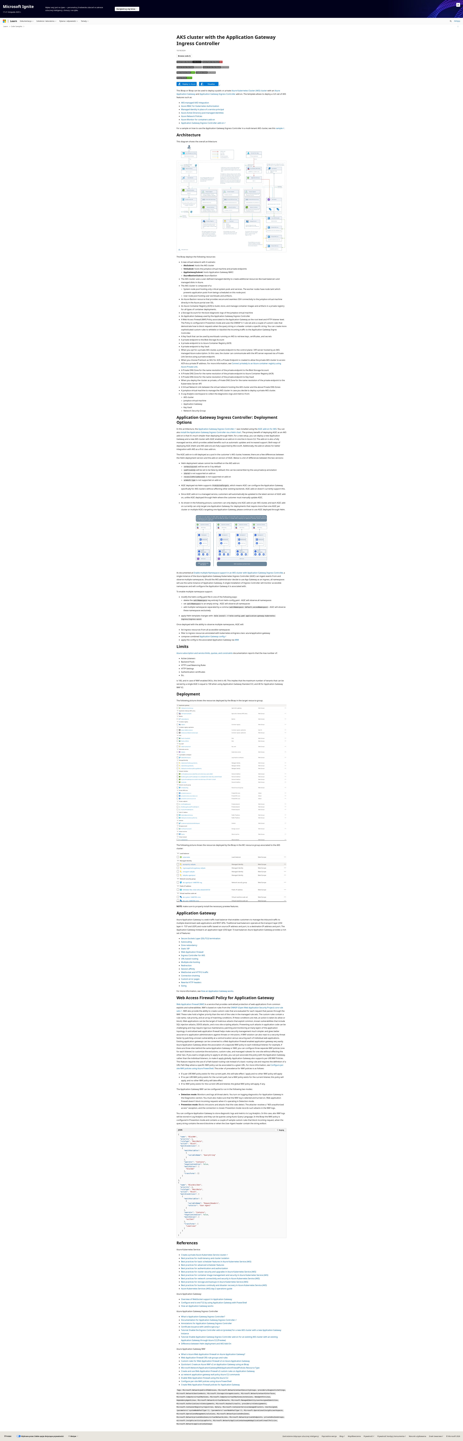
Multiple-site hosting (190, 962)
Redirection (186, 965)
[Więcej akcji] (458, 26)
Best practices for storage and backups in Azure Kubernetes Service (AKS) (214, 1282)
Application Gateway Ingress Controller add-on (202, 123)
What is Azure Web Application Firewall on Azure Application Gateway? (213, 1354)
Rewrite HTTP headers (191, 982)
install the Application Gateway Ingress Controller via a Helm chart (211, 432)
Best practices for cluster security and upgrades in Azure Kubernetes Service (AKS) (218, 1271)
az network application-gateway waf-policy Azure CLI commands (210, 1374)
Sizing (184, 985)
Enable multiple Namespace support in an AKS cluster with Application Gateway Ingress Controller (238, 572)
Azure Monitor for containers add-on (198, 119)
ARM (237, 640)
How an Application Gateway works (217, 991)
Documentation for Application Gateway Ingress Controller (208, 1320)
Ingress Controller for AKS (193, 955)
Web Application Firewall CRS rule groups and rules (204, 1357)
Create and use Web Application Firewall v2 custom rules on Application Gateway (218, 1371)
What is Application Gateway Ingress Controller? (203, 1316)
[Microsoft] (4, 21)
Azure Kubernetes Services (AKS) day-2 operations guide (206, 1288)
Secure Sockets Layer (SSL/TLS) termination (200, 938)
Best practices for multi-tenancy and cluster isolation (205, 1258)
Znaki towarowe (435, 1436)
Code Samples (16, 26)
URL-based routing (189, 958)
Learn (5, 26)
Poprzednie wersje (329, 1436)
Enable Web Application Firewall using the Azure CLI (204, 1378)
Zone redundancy (189, 945)
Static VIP (185, 948)
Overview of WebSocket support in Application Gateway (206, 1299)
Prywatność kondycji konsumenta (390, 1436)
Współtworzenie (354, 1436)
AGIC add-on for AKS (267, 429)
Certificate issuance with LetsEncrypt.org (199, 1326)
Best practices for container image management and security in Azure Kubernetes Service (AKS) (224, 1275)
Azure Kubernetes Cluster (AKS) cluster (249, 90)
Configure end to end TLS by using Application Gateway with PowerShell (214, 1302)
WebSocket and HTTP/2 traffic (194, 972)
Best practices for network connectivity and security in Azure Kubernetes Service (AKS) (220, 1278)
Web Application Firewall (192, 952)
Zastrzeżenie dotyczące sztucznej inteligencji (301, 1436)
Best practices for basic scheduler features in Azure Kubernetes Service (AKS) (216, 1261)
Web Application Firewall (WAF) (190, 1004)
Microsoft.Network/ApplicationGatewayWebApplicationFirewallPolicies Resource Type (220, 1367)
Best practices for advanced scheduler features (202, 1265)
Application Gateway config (212, 636)
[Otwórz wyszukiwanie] (450, 21)
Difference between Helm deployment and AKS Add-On (206, 1343)
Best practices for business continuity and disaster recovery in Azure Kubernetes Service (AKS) (224, 1285)
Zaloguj (457, 21)
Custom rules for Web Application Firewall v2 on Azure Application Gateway (215, 1361)
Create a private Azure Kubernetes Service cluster (203, 1254)
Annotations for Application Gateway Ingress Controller (206, 1323)
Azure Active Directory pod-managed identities (202, 112)
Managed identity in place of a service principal (202, 109)
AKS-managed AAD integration (195, 102)
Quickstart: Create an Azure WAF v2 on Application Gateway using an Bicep (215, 1364)
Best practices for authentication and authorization (204, 1268)
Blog (341, 1436)
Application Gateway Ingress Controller (217, 94)
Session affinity (188, 969)
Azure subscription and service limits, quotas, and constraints (205, 653)
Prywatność (368, 1436)
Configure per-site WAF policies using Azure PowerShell (206, 1381)
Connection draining (190, 975)
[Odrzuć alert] (458, 5)
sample (279, 128)
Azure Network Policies (191, 116)
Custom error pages (190, 979)
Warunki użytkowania (417, 1436)
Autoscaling (186, 942)
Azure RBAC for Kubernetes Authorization (200, 106)
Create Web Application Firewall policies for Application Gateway (210, 1384)
